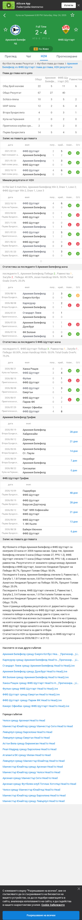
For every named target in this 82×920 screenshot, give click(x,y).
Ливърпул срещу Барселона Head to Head (27, 732)
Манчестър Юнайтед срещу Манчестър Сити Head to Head (38, 726)
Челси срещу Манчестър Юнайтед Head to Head (31, 789)
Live (77, 654)
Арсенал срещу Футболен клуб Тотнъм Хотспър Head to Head (39, 784)
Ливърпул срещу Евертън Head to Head (26, 737)
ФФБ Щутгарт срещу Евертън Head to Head (29, 694)
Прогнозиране (67, 654)
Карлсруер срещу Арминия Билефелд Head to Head (31, 660)
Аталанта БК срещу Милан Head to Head (27, 755)
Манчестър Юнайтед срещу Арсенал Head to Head (33, 766)
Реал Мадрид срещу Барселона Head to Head (29, 749)
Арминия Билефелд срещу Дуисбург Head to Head (32, 671)
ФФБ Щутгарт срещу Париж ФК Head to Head (30, 700)
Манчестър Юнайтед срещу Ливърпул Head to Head (33, 801)
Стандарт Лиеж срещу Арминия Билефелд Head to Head (36, 665)
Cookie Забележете (53, 904)
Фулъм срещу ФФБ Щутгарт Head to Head (28, 688)
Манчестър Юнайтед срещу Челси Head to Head (31, 772)
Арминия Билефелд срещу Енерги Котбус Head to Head (31, 654)
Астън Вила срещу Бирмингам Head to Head (29, 743)
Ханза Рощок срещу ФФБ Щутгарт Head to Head (30, 683)
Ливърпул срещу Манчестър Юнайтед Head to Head (33, 761)
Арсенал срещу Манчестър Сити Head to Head (30, 778)
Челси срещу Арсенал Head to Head (24, 720)
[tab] (10, 56)
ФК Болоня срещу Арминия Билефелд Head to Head (33, 677)
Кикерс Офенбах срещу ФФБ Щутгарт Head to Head (33, 706)
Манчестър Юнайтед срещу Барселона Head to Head (34, 795)
